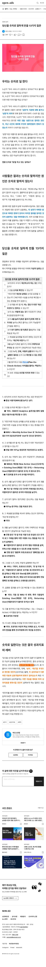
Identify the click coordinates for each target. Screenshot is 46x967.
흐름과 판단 (23, 9)
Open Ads (8, 3)
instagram (5, 947)
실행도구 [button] (38, 9)
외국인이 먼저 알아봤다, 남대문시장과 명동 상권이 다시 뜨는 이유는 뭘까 (11, 819)
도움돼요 (15, 755)
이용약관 (4, 944)
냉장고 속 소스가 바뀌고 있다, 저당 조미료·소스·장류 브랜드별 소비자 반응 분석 (33, 819)
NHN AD (6, 911)
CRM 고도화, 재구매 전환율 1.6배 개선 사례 (32, 848)
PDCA (25, 362)
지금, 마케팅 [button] (13, 9)
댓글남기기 (39, 781)
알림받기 (23, 743)
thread (12, 947)
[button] (41, 807)
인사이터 (31, 9)
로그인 (42, 3)
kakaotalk (19, 947)
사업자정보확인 (24, 927)
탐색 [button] (6, 9)
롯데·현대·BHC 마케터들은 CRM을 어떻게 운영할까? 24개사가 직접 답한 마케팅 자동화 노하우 (10, 848)
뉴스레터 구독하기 (9, 898)
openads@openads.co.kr (14, 937)
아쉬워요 (30, 755)
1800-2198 (15, 934)
